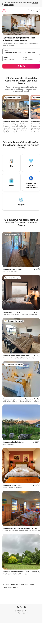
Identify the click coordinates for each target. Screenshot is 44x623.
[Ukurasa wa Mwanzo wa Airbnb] (4, 11)
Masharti (25, 613)
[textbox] (12, 59)
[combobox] (21, 52)
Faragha (17, 613)
